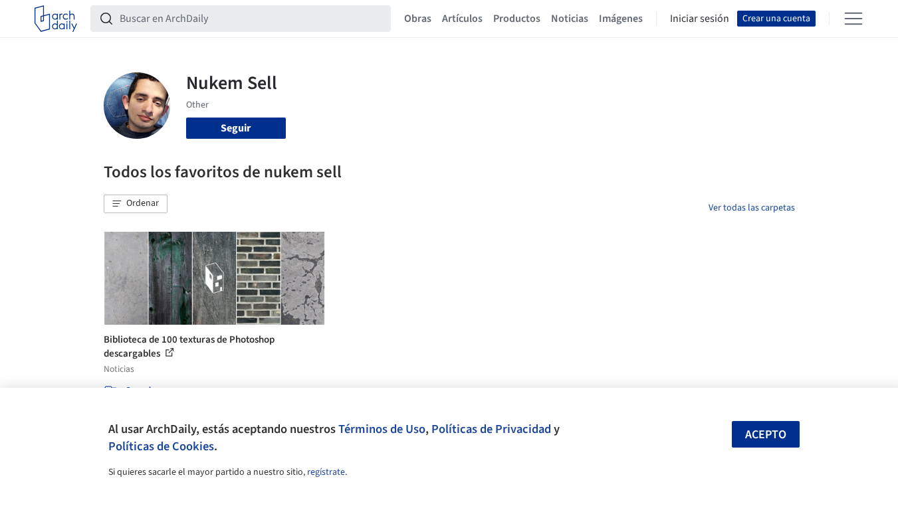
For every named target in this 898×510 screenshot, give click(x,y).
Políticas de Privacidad (491, 429)
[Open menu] (853, 18)
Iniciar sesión (699, 18)
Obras (417, 18)
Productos (516, 18)
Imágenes (621, 18)
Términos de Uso (381, 429)
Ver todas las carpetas (752, 207)
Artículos (462, 18)
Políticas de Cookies (161, 446)
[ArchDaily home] (56, 18)
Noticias (569, 18)
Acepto (765, 434)
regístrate (326, 472)
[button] (136, 204)
